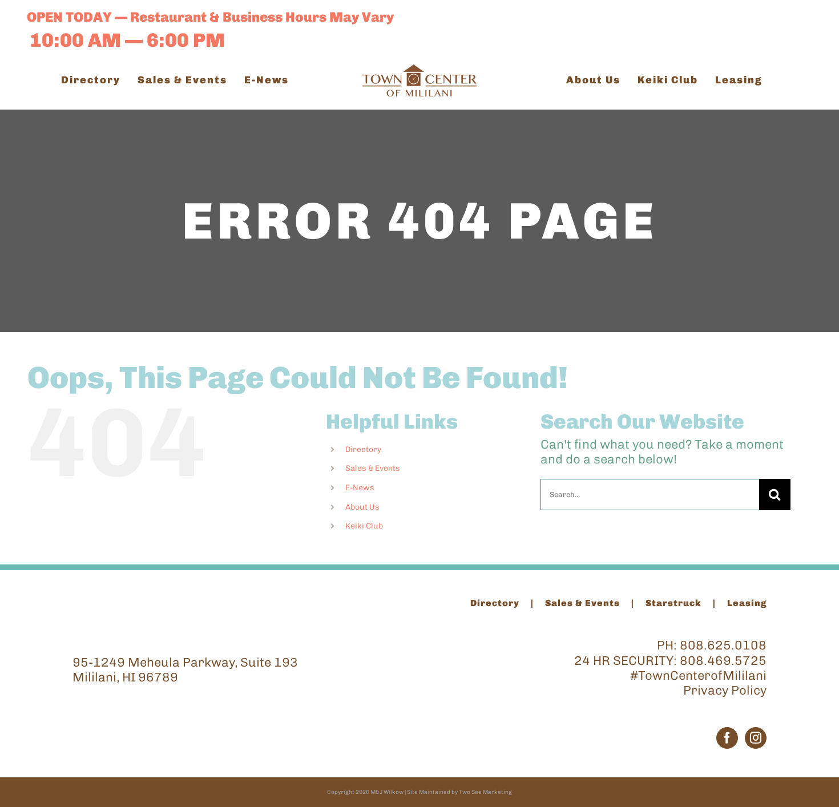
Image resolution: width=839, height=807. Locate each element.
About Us (362, 507)
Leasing (747, 603)
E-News (359, 488)
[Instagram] (756, 738)
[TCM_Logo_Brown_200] (419, 70)
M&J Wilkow (387, 792)
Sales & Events (372, 468)
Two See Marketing (485, 792)
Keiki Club (364, 526)
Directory (363, 449)
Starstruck (673, 603)
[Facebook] (727, 738)
